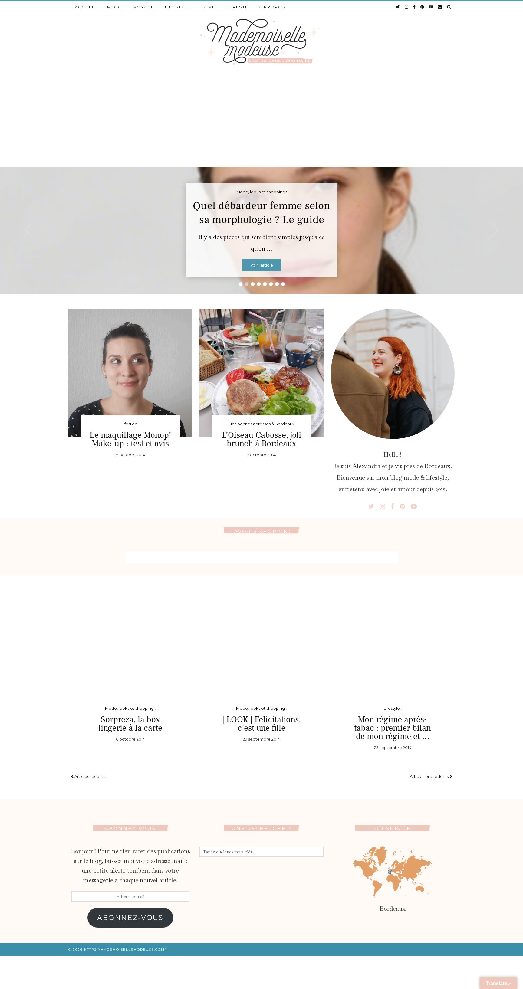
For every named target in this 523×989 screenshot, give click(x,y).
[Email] (440, 7)
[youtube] (431, 7)
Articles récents (89, 776)
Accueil (85, 7)
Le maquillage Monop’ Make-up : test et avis (130, 439)
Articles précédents (429, 776)
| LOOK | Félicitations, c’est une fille (261, 723)
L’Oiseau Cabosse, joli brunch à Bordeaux (261, 439)
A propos (272, 7)
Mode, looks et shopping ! (130, 708)
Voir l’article (261, 265)
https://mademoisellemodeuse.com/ (125, 949)
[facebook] (414, 7)
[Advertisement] (261, 121)
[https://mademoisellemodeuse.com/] (261, 41)
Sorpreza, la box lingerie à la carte (130, 723)
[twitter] (398, 7)
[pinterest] (422, 7)
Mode (115, 7)
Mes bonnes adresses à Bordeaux (261, 423)
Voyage (143, 7)
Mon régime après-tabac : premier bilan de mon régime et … (392, 728)
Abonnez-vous (130, 917)
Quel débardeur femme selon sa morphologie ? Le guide (261, 213)
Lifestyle (177, 7)
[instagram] (407, 7)
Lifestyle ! (130, 423)
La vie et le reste (224, 7)
